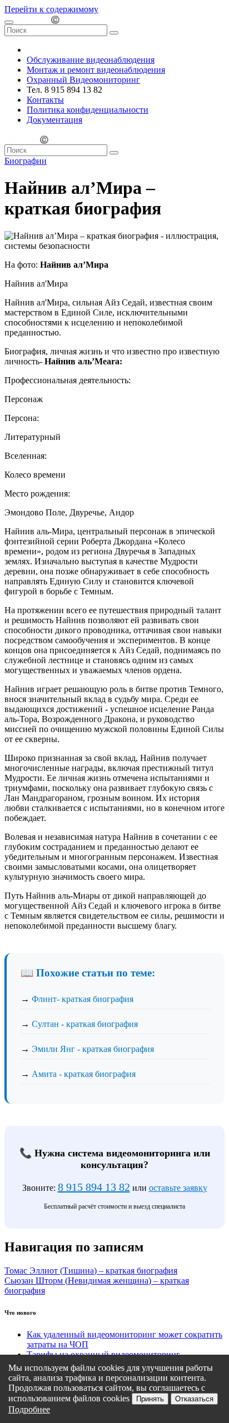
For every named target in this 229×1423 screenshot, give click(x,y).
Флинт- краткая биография (82, 999)
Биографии (25, 161)
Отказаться (194, 1399)
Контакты (45, 99)
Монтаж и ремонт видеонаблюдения (96, 69)
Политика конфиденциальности (87, 109)
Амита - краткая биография (84, 1074)
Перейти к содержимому (51, 9)
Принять (150, 1399)
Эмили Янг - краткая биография (93, 1049)
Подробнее (29, 1409)
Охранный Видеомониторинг (83, 79)
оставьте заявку (178, 1187)
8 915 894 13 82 (94, 1187)
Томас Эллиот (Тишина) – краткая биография (90, 1270)
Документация (54, 119)
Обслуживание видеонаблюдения (91, 59)
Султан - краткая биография (85, 1024)
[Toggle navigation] (8, 22)
